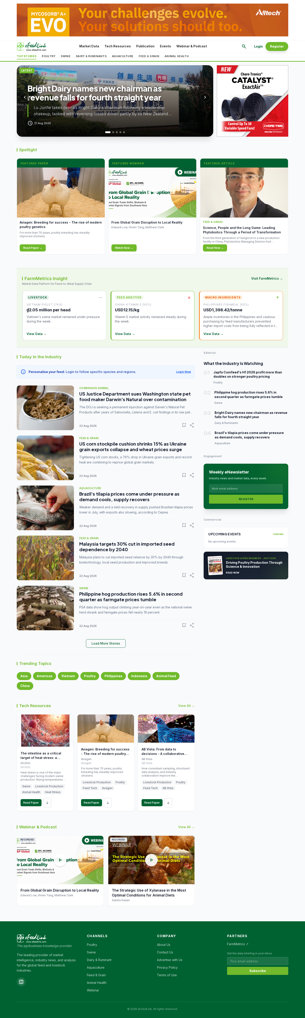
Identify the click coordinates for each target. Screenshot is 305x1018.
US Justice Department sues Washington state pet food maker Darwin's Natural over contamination (135, 396)
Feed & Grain (149, 56)
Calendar (278, 534)
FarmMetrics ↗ (238, 944)
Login (258, 46)
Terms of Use (167, 975)
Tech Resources (117, 46)
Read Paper (31, 802)
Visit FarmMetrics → (267, 278)
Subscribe (257, 971)
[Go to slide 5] (124, 132)
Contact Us (165, 952)
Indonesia (139, 676)
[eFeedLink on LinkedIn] (21, 981)
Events (165, 46)
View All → (186, 706)
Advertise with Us (169, 960)
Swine (66, 56)
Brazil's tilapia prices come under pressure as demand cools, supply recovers (129, 496)
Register (277, 46)
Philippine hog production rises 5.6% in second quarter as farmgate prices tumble (131, 596)
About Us (163, 945)
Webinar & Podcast (191, 46)
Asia (24, 676)
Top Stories (26, 56)
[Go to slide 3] (117, 132)
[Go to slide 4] (120, 132)
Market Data (89, 46)
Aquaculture (122, 56)
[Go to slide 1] (106, 132)
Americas (44, 676)
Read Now (232, 572)
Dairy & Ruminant (99, 960)
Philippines (113, 676)
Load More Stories (106, 643)
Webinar (93, 990)
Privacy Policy (167, 967)
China (25, 686)
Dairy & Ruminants (91, 56)
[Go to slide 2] (111, 132)
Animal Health (177, 56)
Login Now (183, 371)
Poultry (48, 56)
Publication (145, 46)
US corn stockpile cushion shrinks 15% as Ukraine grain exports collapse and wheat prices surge (132, 446)
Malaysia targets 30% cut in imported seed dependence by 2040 (127, 546)
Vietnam (68, 676)
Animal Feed (166, 676)
